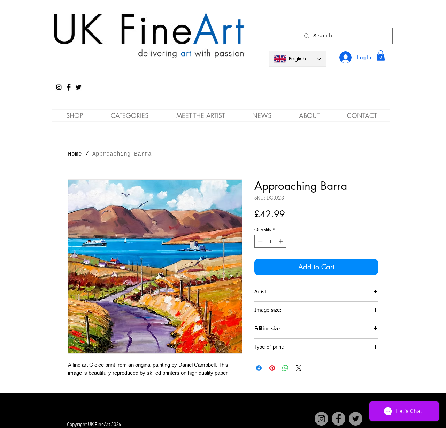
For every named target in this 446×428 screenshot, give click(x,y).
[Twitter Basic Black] (78, 87)
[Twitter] (355, 419)
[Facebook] (338, 419)
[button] (380, 55)
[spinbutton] (270, 241)
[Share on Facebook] (259, 368)
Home (75, 154)
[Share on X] (298, 368)
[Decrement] (259, 241)
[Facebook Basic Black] (68, 87)
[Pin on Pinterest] (272, 368)
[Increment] (281, 241)
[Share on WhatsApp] (285, 368)
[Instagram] (58, 87)
